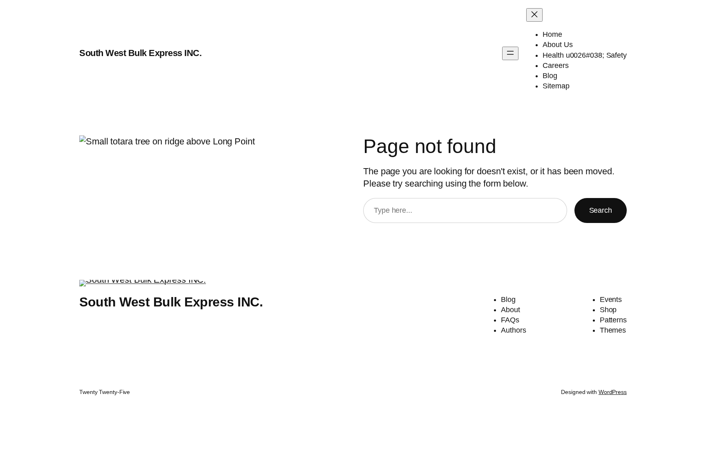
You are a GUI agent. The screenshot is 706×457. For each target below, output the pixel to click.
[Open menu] (510, 53)
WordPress (613, 392)
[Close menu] (534, 15)
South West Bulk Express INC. (140, 53)
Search (600, 210)
